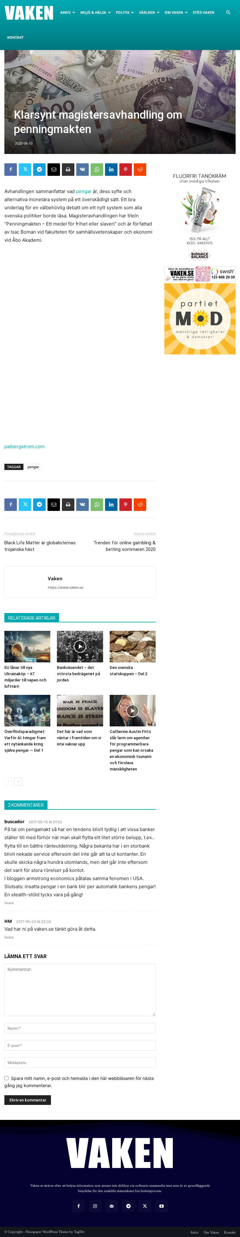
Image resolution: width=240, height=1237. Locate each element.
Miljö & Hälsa (93, 12)
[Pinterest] (125, 169)
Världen (147, 12)
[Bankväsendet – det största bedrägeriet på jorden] (80, 646)
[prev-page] (8, 781)
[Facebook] (10, 169)
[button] (228, 13)
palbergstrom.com (24, 446)
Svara (8, 903)
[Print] (68, 169)
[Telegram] (39, 169)
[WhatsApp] (97, 169)
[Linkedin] (111, 169)
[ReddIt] (140, 169)
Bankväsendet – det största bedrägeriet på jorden (78, 673)
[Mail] (112, 1206)
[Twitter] (25, 169)
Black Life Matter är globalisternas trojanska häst (40, 546)
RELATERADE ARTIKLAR (31, 618)
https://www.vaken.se (65, 587)
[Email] (54, 169)
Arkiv (65, 12)
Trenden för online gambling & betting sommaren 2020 (124, 546)
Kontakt (15, 37)
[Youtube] (161, 1206)
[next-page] (18, 781)
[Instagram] (95, 1206)
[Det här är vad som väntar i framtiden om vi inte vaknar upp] (80, 710)
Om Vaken (174, 12)
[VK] (82, 169)
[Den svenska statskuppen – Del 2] (133, 646)
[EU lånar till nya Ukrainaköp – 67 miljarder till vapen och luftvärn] (27, 646)
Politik (122, 12)
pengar (84, 191)
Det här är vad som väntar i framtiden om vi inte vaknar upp (79, 737)
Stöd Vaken (203, 12)
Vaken (55, 578)
